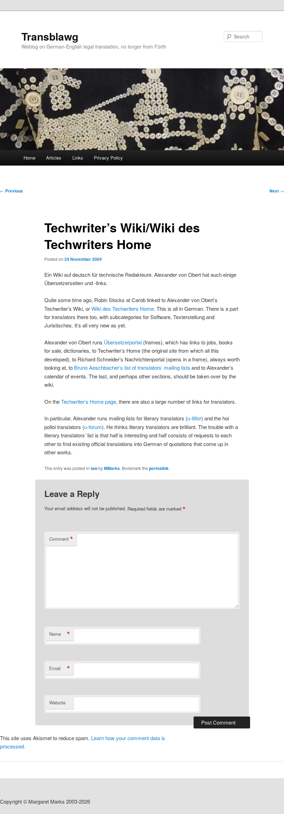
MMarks (112, 468)
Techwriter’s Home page (88, 401)
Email (59, 668)
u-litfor (194, 418)
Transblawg (49, 36)
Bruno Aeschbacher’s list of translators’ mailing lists (132, 367)
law (94, 468)
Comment (61, 539)
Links (77, 157)
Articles (53, 157)
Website (57, 702)
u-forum (93, 426)
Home (29, 157)
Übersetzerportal (123, 342)
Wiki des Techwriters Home (122, 308)
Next (276, 191)
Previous (11, 191)
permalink (159, 468)
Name (59, 634)
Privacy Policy (108, 157)
